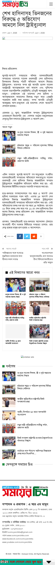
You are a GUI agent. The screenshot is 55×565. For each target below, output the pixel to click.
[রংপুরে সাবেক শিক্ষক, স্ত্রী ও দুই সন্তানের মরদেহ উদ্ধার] (8, 136)
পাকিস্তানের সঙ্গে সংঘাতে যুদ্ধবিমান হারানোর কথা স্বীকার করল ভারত (12, 256)
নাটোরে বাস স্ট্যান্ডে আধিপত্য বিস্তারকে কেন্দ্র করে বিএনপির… (34, 452)
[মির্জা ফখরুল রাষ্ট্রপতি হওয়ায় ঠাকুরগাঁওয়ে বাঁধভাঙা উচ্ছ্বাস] (39, 331)
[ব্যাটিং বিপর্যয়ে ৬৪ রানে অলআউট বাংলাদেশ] (16, 331)
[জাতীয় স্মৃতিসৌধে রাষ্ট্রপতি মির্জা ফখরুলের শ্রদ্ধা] (39, 308)
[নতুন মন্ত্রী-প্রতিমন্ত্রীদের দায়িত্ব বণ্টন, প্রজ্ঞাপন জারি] (8, 162)
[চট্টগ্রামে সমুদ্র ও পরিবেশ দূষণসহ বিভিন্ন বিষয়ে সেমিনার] (8, 149)
